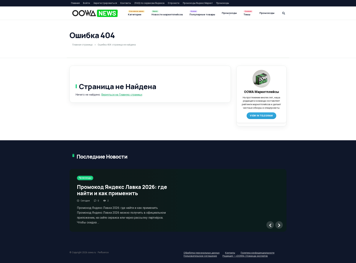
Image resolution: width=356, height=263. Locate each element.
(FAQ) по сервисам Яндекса (149, 3)
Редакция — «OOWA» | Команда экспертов (245, 256)
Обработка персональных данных (202, 253)
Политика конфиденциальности (257, 253)
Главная (75, 3)
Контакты (125, 3)
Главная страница (82, 44)
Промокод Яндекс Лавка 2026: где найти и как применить (122, 190)
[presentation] (270, 225)
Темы (246, 14)
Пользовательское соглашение (200, 256)
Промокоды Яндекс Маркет (198, 3)
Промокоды (222, 3)
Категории (134, 14)
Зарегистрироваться (105, 3)
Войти (86, 3)
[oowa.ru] (95, 13)
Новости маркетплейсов (167, 14)
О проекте (173, 3)
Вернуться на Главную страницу (121, 94)
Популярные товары (202, 14)
